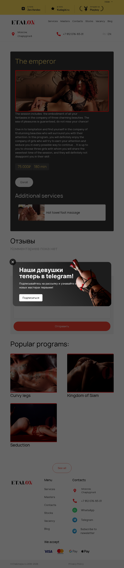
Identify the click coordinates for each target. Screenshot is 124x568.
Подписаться (30, 297)
